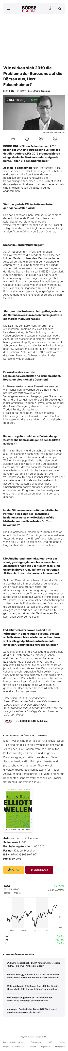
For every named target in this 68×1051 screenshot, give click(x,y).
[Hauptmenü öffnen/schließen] (8, 9)
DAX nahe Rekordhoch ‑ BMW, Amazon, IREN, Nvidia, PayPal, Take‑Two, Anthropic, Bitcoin (33, 964)
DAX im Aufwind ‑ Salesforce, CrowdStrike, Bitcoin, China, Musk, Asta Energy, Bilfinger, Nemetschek (33, 987)
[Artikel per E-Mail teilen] (13, 138)
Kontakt (33, 1047)
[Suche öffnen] (60, 9)
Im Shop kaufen (39, 869)
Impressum (45, 1047)
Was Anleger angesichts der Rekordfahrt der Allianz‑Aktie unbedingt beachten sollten (29, 999)
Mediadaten (60, 1047)
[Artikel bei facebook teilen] (41, 139)
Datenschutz (36, 1042)
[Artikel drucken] (27, 139)
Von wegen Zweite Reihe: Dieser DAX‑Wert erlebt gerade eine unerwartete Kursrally (32, 1010)
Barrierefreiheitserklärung (13, 1042)
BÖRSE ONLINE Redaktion (34, 721)
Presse (62, 1042)
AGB (50, 1042)
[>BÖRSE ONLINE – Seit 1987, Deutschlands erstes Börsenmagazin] (29, 9)
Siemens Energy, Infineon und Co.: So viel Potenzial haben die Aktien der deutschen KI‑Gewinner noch (33, 976)
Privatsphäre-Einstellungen (13, 1047)
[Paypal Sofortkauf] (13, 870)
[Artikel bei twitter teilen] (55, 139)
